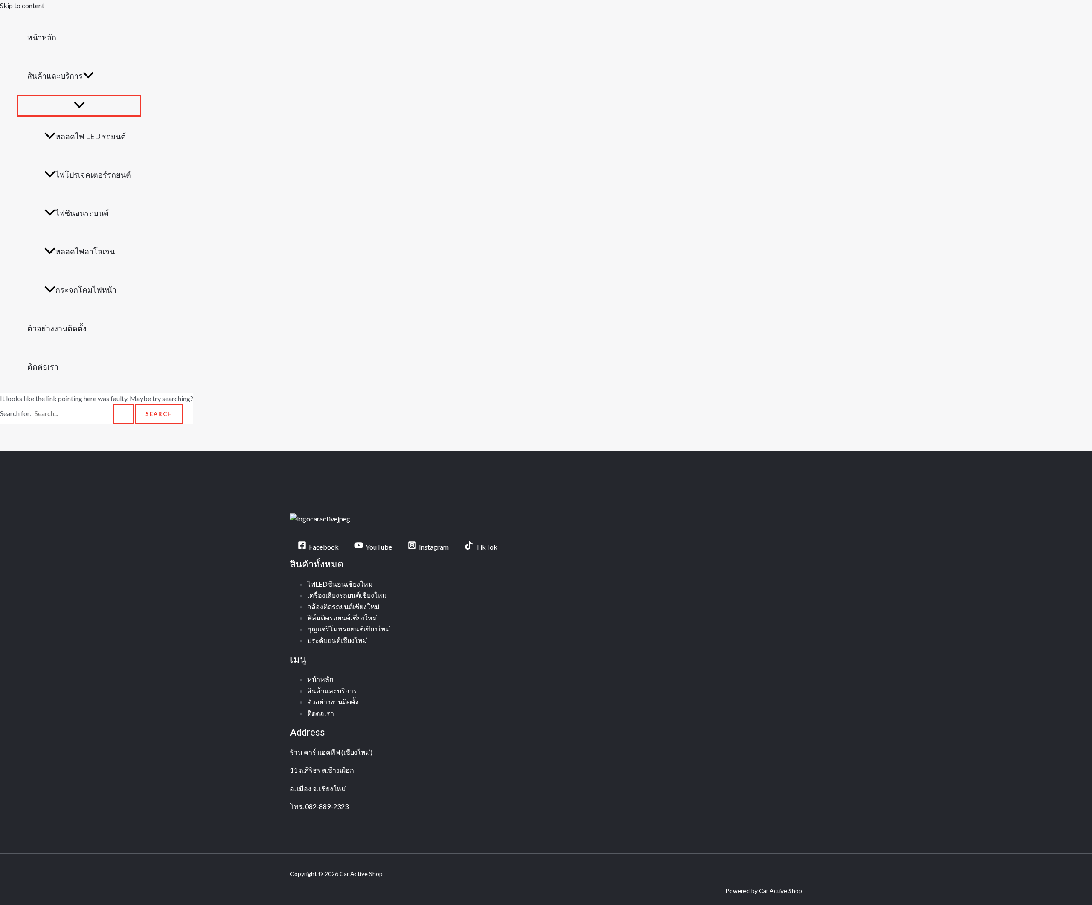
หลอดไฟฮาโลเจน (85, 251)
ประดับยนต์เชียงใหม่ (337, 640)
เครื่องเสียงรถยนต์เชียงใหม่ (347, 595)
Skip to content (22, 5)
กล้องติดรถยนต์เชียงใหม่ (343, 606)
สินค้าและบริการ (55, 75)
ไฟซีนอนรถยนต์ (82, 213)
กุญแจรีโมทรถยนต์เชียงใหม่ (348, 629)
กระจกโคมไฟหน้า (85, 289)
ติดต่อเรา (42, 366)
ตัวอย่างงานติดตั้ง (57, 328)
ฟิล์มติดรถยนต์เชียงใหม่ (342, 618)
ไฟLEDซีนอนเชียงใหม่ (340, 584)
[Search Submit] (123, 414)
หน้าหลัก (41, 37)
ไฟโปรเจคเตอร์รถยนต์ (93, 174)
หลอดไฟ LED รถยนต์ (90, 136)
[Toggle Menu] (79, 105)
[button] (88, 75)
